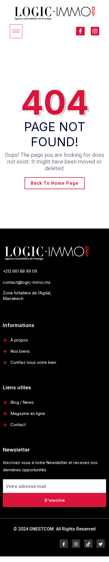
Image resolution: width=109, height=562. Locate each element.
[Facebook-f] (80, 31)
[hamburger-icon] (16, 31)
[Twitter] (100, 543)
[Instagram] (95, 31)
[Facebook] (64, 543)
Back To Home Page (55, 183)
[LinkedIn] (88, 543)
